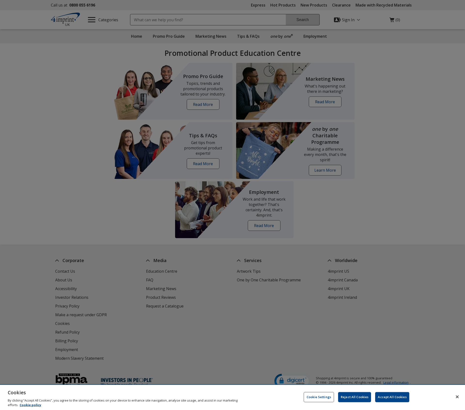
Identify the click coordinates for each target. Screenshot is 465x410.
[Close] (457, 397)
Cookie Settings (319, 397)
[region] (232, 397)
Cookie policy (30, 405)
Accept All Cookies (392, 397)
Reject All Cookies (354, 397)
